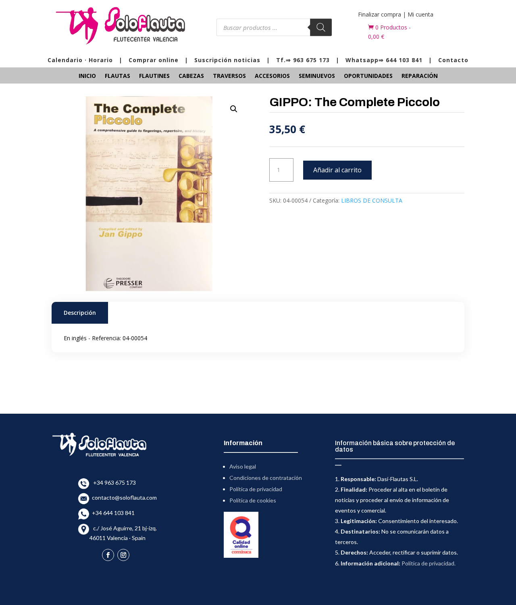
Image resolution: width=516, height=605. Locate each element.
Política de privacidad (255, 489)
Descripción (80, 312)
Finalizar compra (379, 14)
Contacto (453, 60)
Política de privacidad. (429, 563)
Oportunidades (368, 76)
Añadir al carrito (337, 169)
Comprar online (154, 60)
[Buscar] (321, 27)
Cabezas (191, 76)
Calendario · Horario (80, 60)
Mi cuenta (420, 14)
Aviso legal (242, 466)
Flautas (117, 76)
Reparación (420, 76)
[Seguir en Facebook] (108, 555)
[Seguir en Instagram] (123, 555)
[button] (234, 109)
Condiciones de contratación (265, 477)
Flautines (154, 76)
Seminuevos (317, 76)
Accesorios (272, 76)
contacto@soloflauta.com (123, 497)
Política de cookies (252, 500)
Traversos (229, 76)
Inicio (87, 76)
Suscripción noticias (227, 60)
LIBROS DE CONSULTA (371, 200)
